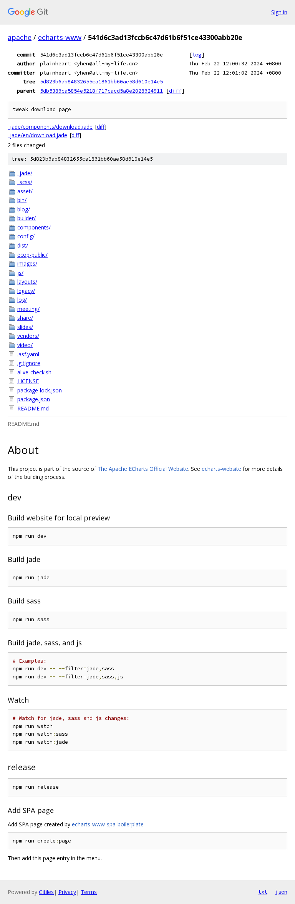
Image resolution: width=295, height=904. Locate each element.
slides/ (25, 327)
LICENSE (28, 381)
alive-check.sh (34, 372)
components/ (34, 227)
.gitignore (28, 363)
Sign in (279, 12)
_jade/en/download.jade (37, 135)
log (196, 54)
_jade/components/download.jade (50, 126)
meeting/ (28, 308)
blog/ (23, 209)
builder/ (26, 218)
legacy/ (26, 290)
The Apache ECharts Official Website (143, 468)
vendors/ (28, 335)
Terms (89, 892)
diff (175, 90)
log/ (22, 299)
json (281, 891)
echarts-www (59, 37)
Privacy (67, 892)
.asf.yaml (28, 354)
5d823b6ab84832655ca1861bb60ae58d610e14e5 (101, 81)
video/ (25, 345)
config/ (26, 236)
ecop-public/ (32, 254)
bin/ (22, 200)
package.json (33, 399)
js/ (20, 272)
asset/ (25, 191)
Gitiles (46, 892)
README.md (33, 408)
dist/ (22, 245)
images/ (27, 263)
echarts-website (221, 468)
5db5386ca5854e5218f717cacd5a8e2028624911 (101, 90)
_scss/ (24, 182)
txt (262, 891)
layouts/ (27, 281)
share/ (25, 317)
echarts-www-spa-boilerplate (108, 824)
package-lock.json (39, 390)
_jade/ (24, 173)
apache (19, 37)
